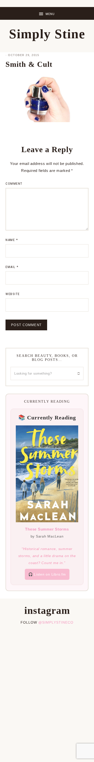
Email (12, 267)
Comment (14, 183)
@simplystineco (55, 622)
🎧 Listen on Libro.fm (47, 574)
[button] (47, 13)
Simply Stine (47, 34)
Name (12, 240)
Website (13, 294)
